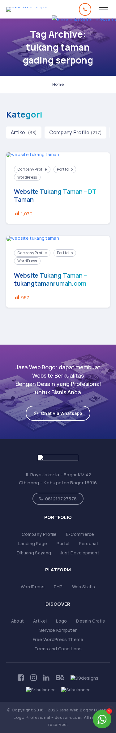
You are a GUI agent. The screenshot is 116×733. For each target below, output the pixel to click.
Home (58, 84)
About (17, 621)
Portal (63, 543)
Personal (88, 543)
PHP (58, 587)
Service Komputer (58, 630)
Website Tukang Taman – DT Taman (55, 196)
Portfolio (65, 169)
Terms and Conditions (58, 649)
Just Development (79, 553)
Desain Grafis (90, 621)
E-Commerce (80, 534)
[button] (58, 413)
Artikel (19, 132)
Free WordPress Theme (58, 639)
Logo (61, 621)
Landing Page (32, 543)
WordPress (27, 177)
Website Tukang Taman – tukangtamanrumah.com (50, 279)
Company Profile (69, 132)
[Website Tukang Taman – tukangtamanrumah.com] (58, 239)
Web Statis (83, 587)
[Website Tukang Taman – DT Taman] (58, 155)
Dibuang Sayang (34, 553)
